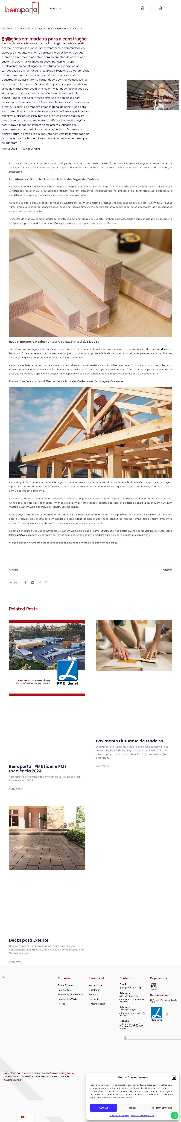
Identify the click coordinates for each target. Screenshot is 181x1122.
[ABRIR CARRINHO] (160, 8)
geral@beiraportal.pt (130, 987)
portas (21, 534)
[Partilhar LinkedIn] (32, 582)
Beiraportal (7, 28)
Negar (133, 1107)
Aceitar (103, 1107)
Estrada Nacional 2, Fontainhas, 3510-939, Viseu (131, 1026)
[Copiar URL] (46, 582)
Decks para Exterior (29, 940)
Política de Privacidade (142, 1115)
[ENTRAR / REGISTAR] (143, 8)
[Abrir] (151, 8)
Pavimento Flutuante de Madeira (129, 741)
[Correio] (39, 582)
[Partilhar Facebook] (25, 582)
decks (164, 349)
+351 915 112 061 (127, 1010)
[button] (174, 1077)
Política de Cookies (119, 1115)
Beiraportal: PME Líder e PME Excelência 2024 (37, 769)
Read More (15, 788)
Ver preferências (162, 1107)
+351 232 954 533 (128, 996)
